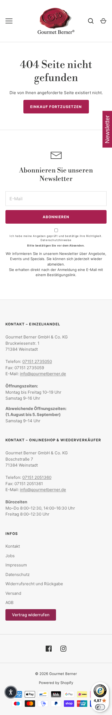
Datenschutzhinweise (56, 240)
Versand (13, 593)
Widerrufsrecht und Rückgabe (34, 583)
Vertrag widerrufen (30, 614)
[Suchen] (91, 21)
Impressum (16, 565)
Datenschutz (17, 574)
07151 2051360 (36, 477)
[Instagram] (63, 649)
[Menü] (9, 21)
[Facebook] (49, 649)
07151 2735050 (37, 361)
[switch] (100, 707)
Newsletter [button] (107, 129)
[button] (10, 692)
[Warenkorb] (103, 21)
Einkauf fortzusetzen (56, 106)
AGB (9, 602)
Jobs (10, 555)
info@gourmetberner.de (43, 373)
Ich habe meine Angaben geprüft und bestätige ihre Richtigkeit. (56, 238)
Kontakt (12, 546)
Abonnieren (56, 217)
